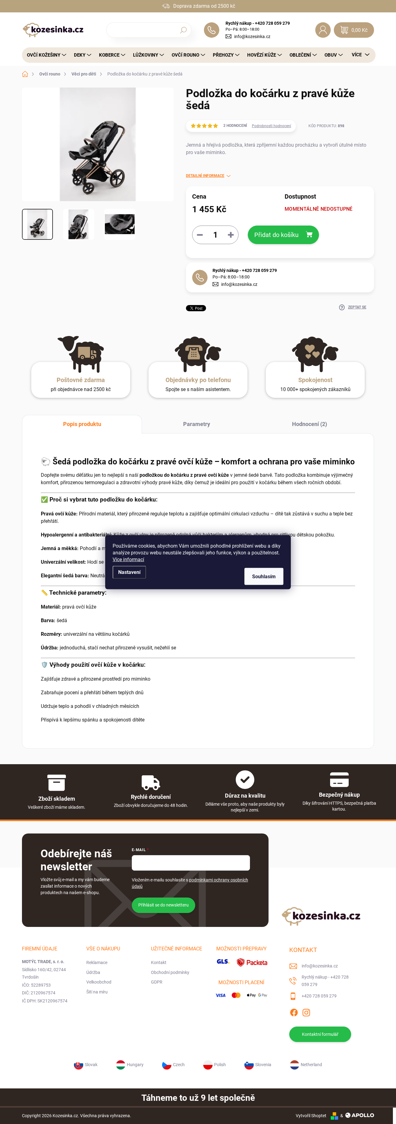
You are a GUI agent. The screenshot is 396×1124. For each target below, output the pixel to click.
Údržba (93, 972)
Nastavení (129, 572)
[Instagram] (306, 1011)
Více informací (128, 559)
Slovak (91, 1064)
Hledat (183, 30)
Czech (179, 1064)
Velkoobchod (98, 982)
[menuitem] (45, 55)
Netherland (311, 1064)
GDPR (156, 982)
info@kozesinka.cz (252, 36)
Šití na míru (97, 991)
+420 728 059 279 (319, 995)
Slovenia (263, 1064)
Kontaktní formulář (320, 1034)
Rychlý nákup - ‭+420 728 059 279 (245, 270)
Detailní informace (205, 176)
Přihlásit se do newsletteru (163, 904)
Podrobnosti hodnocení (271, 126)
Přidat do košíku (276, 235)
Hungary (135, 1064)
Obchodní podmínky (170, 972)
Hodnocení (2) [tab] (309, 424)
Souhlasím (264, 576)
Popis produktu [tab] (82, 424)
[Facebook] (294, 1011)
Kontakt (158, 962)
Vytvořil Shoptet (311, 1115)
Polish (220, 1064)
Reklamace (96, 962)
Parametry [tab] (196, 424)
